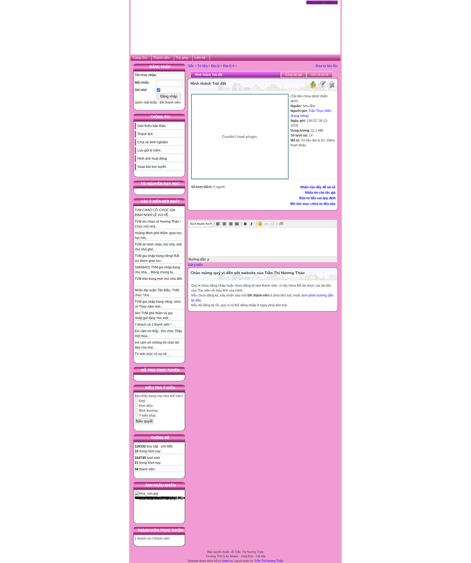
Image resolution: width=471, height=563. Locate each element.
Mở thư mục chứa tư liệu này (313, 204)
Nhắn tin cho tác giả (320, 193)
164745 (140, 458)
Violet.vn (227, 560)
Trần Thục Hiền (320, 111)
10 (136, 451)
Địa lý (215, 66)
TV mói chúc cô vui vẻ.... (152, 354)
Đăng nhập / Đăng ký (322, 2)
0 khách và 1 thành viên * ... (155, 324)
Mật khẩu (142, 82)
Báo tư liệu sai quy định (317, 198)
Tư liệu (202, 66)
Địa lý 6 (228, 66)
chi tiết (166, 446)
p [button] (208, 259)
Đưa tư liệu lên (327, 66)
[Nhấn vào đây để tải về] (313, 88)
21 (136, 463)
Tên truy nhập (145, 75)
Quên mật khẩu (146, 102)
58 (136, 469)
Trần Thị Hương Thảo (268, 560)
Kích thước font (199, 223)
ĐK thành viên (170, 102)
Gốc (191, 66)
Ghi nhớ (141, 90)
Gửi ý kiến (195, 265)
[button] (218, 224)
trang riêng (300, 116)
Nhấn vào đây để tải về (318, 187)
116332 (140, 446)
